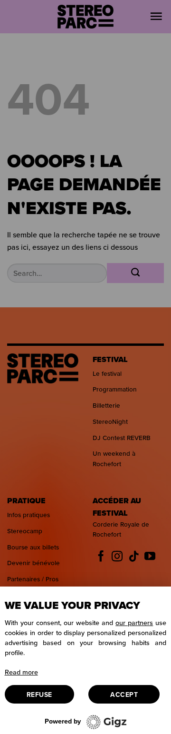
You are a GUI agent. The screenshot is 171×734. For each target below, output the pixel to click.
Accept (124, 694)
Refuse (39, 694)
